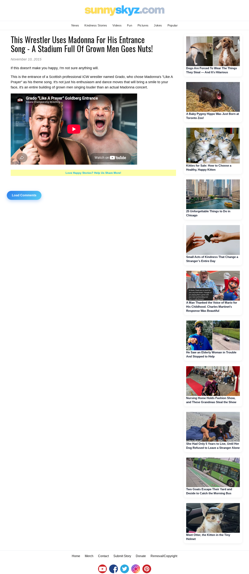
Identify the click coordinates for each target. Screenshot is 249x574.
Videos (117, 25)
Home (76, 556)
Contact (103, 556)
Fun (129, 25)
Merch (89, 556)
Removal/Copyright (164, 556)
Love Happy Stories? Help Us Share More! (93, 172)
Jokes (158, 25)
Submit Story (122, 556)
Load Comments (24, 195)
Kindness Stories (95, 25)
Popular (172, 25)
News (75, 25)
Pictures (143, 25)
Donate (141, 556)
